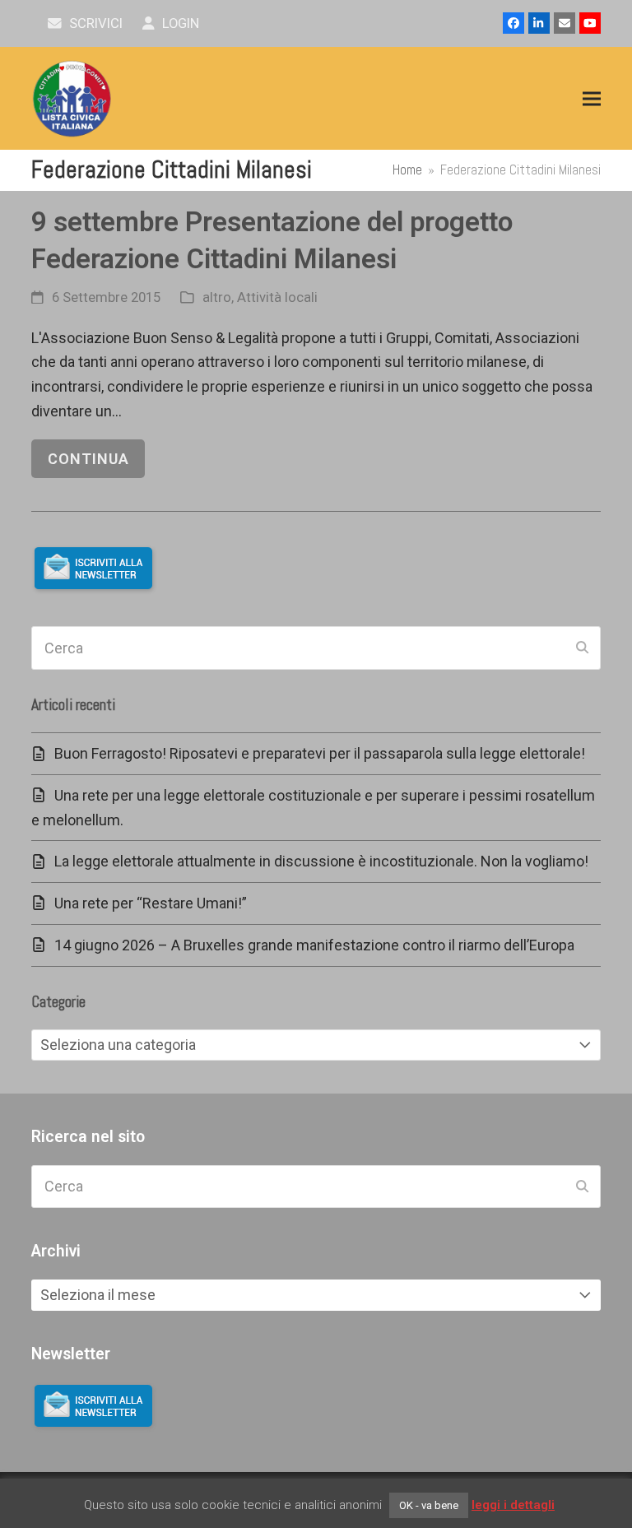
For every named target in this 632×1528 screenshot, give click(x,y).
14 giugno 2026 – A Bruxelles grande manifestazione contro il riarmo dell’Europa (314, 945)
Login (179, 23)
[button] (592, 99)
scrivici (94, 23)
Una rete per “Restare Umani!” (150, 903)
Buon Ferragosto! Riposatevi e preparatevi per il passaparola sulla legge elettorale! (319, 753)
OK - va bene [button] (428, 1505)
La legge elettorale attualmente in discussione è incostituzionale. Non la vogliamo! (321, 861)
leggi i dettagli (513, 1505)
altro (216, 297)
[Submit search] (582, 648)
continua (88, 458)
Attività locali (277, 297)
